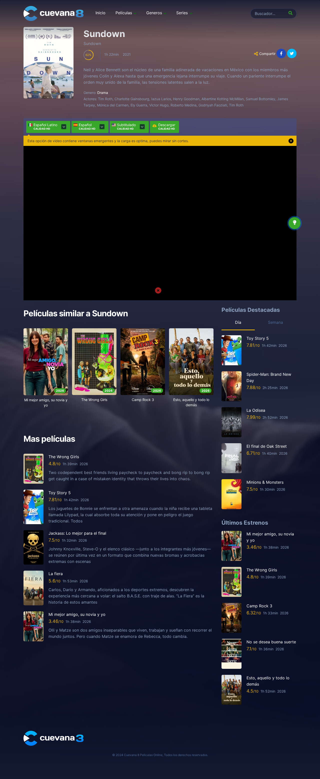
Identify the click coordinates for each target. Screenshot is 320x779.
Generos (154, 12)
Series (182, 12)
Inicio (101, 12)
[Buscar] (291, 13)
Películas (124, 12)
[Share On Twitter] (291, 53)
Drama (102, 92)
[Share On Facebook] (281, 53)
